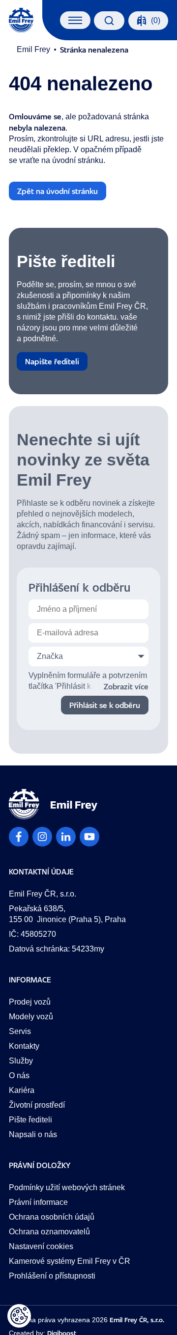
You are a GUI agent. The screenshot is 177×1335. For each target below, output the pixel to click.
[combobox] (88, 656)
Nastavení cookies (41, 1246)
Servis (20, 1031)
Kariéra (21, 1090)
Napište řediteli (52, 361)
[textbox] (88, 656)
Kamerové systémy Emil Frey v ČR (69, 1261)
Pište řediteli (30, 1120)
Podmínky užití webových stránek (67, 1187)
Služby (21, 1061)
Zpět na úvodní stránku (57, 191)
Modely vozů (31, 1016)
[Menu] (75, 20)
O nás (19, 1075)
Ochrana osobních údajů (51, 1217)
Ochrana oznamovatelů (49, 1231)
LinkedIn (66, 836)
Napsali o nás (33, 1134)
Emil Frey (33, 49)
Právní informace (38, 1202)
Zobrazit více (126, 686)
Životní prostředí (37, 1105)
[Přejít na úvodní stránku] (21, 20)
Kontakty (24, 1046)
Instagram (42, 836)
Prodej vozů (30, 1002)
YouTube (89, 836)
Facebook (19, 836)
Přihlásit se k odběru (104, 705)
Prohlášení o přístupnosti (52, 1276)
